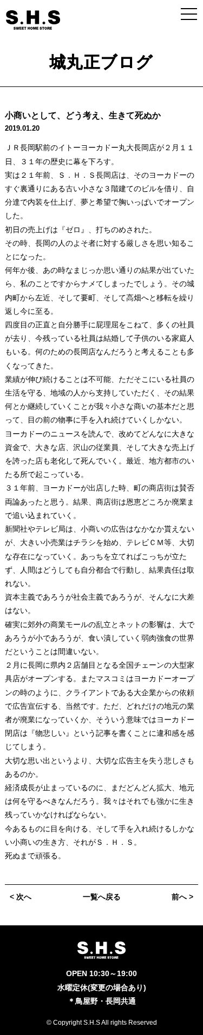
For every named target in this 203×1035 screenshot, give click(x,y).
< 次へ (20, 896)
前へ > (182, 896)
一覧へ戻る (102, 896)
